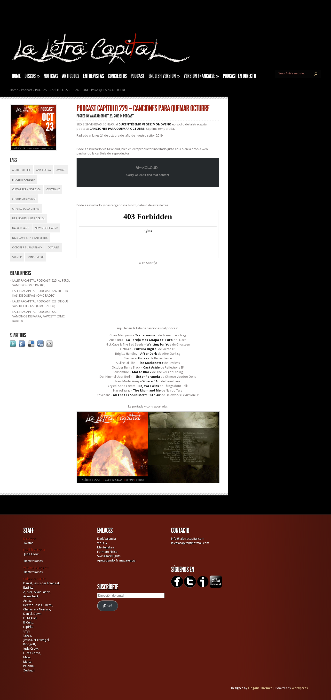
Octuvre (53, 247)
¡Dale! (107, 606)
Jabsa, (27, 635)
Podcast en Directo (239, 76)
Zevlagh (28, 670)
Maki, (27, 657)
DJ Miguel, (30, 618)
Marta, (27, 661)
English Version (164, 76)
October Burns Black (27, 247)
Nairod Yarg (20, 228)
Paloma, (28, 666)
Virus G (102, 543)
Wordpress (300, 688)
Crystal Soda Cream (25, 208)
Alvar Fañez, (42, 592)
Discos (32, 76)
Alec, (30, 592)
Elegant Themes (260, 688)
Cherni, (48, 605)
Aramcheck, (31, 596)
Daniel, (28, 583)
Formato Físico (107, 552)
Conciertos (117, 76)
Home (14, 90)
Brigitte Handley (23, 179)
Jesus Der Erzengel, (36, 640)
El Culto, (28, 622)
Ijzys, (26, 631)
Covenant (53, 189)
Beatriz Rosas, (33, 605)
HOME (16, 76)
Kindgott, (29, 644)
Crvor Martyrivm (24, 199)
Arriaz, (27, 600)
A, (24, 592)
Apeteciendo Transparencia (116, 560)
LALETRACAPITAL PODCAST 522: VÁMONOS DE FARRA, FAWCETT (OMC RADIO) (38, 316)
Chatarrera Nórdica (26, 189)
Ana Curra (43, 170)
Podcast (138, 76)
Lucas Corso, (32, 653)
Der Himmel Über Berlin (28, 218)
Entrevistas (93, 76)
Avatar (60, 170)
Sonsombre (35, 257)
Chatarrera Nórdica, (37, 609)
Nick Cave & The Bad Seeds (29, 237)
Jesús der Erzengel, (46, 583)
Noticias (51, 76)
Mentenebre (105, 547)
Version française (201, 76)
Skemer (17, 257)
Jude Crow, (31, 648)
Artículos (70, 76)
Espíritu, (28, 587)
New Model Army (46, 228)
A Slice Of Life (21, 170)
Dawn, (37, 613)
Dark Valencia (106, 538)
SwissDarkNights (108, 556)
